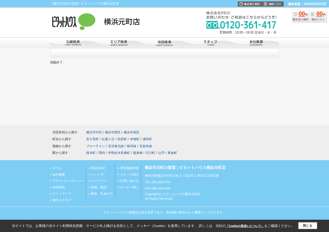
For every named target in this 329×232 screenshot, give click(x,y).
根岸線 (131, 146)
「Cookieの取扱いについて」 (245, 226)
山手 (161, 153)
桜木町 (91, 153)
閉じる (307, 225)
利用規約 (59, 187)
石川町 (150, 153)
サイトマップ (62, 193)
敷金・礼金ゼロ (102, 193)
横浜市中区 (94, 132)
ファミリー (99, 181)
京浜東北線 (116, 146)
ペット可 (97, 174)
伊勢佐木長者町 (119, 153)
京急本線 (145, 146)
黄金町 (172, 153)
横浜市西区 (113, 132)
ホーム (57, 168)
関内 (102, 153)
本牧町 (134, 139)
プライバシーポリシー (68, 181)
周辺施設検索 (129, 168)
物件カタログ (62, 200)
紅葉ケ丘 (108, 139)
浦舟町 (147, 139)
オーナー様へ (129, 187)
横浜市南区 (131, 132)
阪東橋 (138, 153)
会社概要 (59, 174)
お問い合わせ (129, 181)
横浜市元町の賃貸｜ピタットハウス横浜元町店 (185, 167)
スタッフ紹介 (129, 174)
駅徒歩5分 (98, 168)
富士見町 (92, 139)
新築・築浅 (99, 187)
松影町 (122, 139)
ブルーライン (95, 146)
